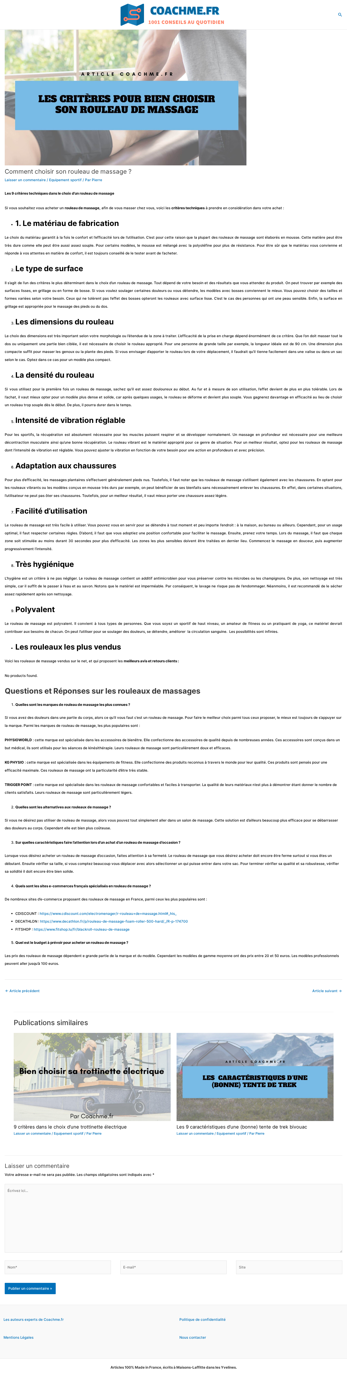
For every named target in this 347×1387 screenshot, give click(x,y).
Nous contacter (192, 1337)
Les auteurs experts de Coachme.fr (34, 1319)
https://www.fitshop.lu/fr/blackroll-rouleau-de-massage (82, 929)
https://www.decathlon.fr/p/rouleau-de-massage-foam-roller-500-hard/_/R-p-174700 (114, 921)
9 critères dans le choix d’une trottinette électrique (70, 1127)
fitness (254, 623)
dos (104, 306)
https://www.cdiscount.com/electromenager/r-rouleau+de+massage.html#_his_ (108, 913)
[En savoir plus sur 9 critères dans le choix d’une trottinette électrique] (92, 1076)
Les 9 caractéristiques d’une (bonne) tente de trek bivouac (242, 1127)
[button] (340, 15)
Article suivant (327, 991)
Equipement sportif (65, 180)
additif (146, 578)
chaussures (305, 480)
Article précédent (22, 991)
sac (339, 351)
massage (106, 193)
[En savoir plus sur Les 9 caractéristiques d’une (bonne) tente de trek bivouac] (255, 1076)
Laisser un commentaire (25, 180)
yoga (302, 623)
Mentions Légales (19, 1337)
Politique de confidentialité (202, 1319)
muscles (136, 434)
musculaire (39, 442)
